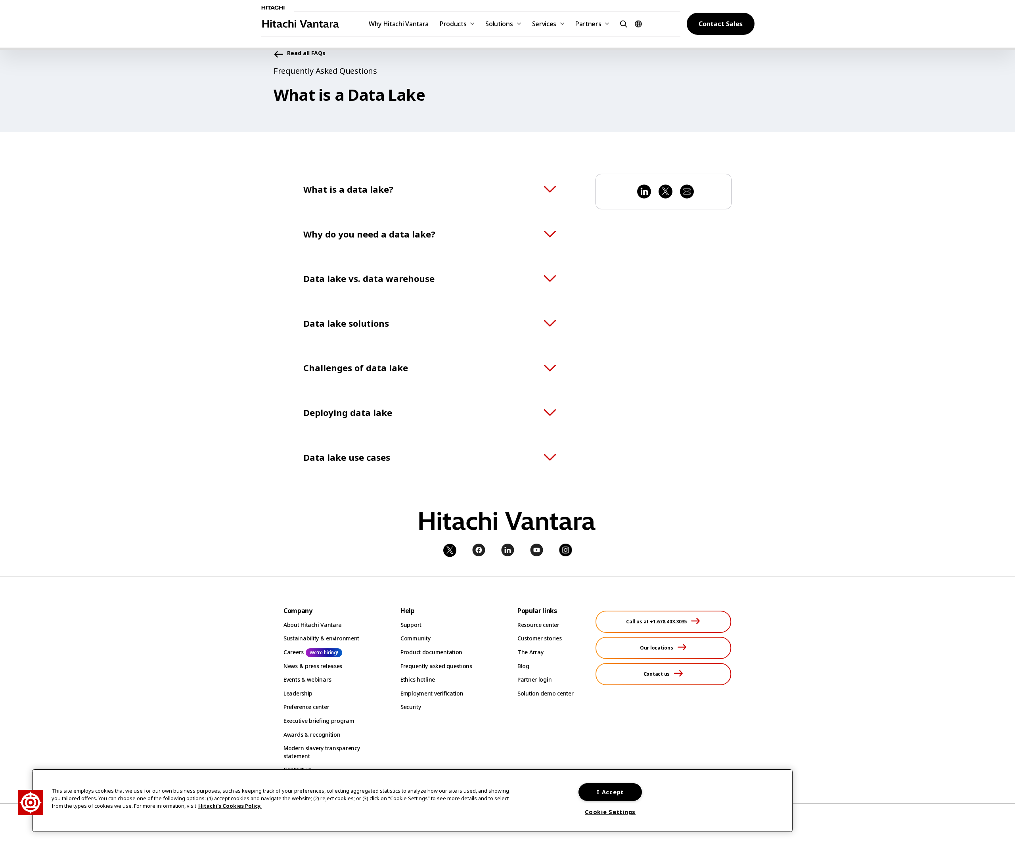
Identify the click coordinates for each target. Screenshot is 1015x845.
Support (410, 624)
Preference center (306, 707)
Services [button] (544, 23)
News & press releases (312, 666)
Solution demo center (545, 693)
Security (410, 707)
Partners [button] (588, 23)
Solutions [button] (499, 23)
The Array (530, 652)
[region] (412, 800)
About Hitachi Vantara (312, 624)
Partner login (534, 679)
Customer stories (539, 638)
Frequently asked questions (436, 666)
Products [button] (453, 23)
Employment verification (431, 693)
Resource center (538, 624)
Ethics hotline (417, 679)
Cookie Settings (610, 812)
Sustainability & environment (321, 638)
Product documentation (431, 652)
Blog (523, 666)
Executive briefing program (318, 720)
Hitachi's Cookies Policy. (230, 806)
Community (415, 638)
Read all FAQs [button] (306, 53)
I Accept (610, 792)
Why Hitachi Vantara (399, 23)
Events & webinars (307, 679)
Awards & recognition (311, 734)
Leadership (297, 693)
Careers (293, 652)
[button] (622, 24)
